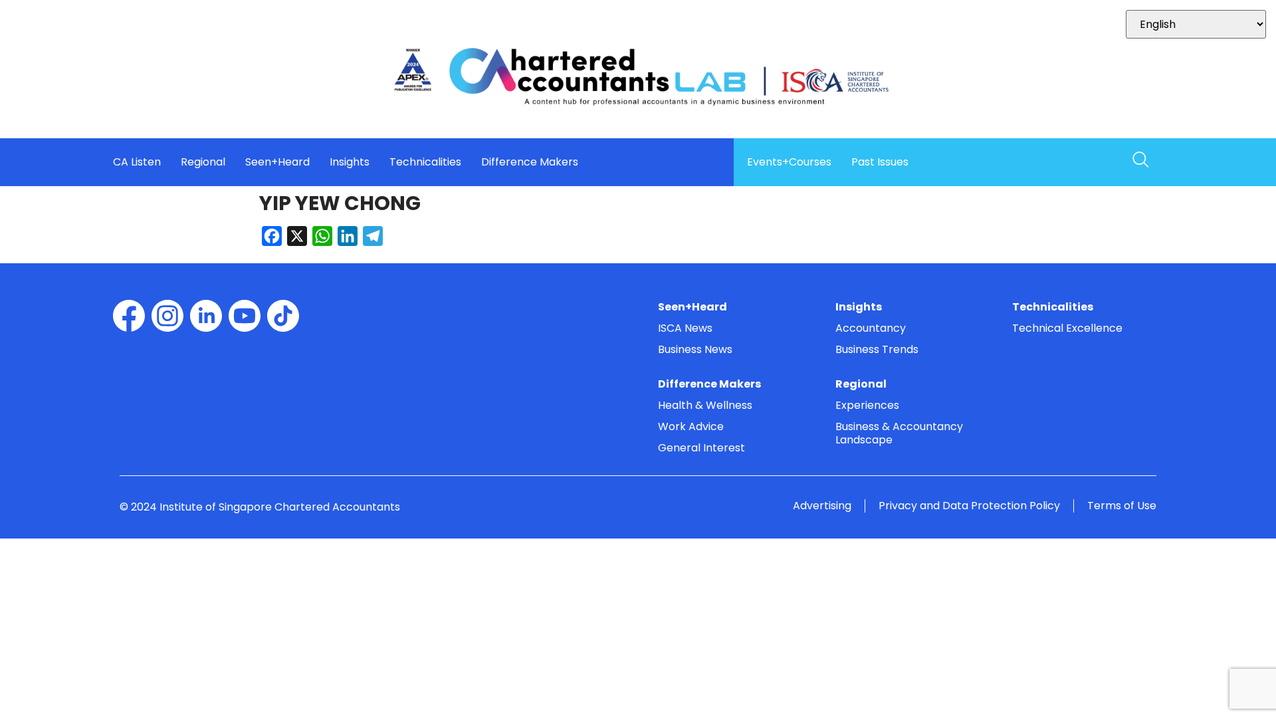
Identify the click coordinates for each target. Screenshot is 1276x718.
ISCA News (685, 328)
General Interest (701, 447)
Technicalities (425, 162)
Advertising (822, 506)
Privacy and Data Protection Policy (969, 506)
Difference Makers (529, 162)
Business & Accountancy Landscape (899, 433)
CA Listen (137, 162)
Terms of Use (1121, 506)
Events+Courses (789, 162)
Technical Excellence (1067, 328)
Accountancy (870, 328)
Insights (350, 162)
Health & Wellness (705, 405)
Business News (695, 349)
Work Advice (691, 426)
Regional (203, 162)
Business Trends (876, 349)
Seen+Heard (277, 162)
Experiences (867, 405)
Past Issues (879, 162)
